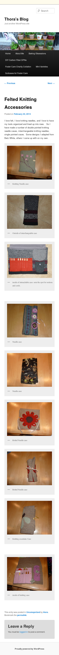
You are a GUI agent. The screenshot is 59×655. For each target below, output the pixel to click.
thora (45, 612)
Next (51, 83)
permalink (22, 615)
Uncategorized (33, 612)
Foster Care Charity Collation (18, 66)
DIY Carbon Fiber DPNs (16, 60)
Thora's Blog (16, 19)
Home (8, 53)
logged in (24, 631)
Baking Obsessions (37, 53)
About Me (19, 53)
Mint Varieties (42, 66)
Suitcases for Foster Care (16, 73)
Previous (9, 83)
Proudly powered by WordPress (29, 648)
